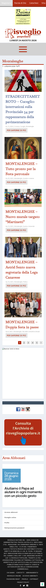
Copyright (34, 579)
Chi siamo (11, 573)
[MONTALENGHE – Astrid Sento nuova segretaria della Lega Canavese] (23, 247)
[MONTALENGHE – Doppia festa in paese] (23, 304)
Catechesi (33, 3)
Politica (25, 282)
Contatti (20, 573)
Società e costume (28, 178)
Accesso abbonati (11, 512)
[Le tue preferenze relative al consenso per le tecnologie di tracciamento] (42, 584)
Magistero (6, 3)
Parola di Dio (20, 3)
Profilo (6, 523)
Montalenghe (30, 126)
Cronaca (16, 126)
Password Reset (13, 579)
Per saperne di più (16, 130)
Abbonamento (32, 573)
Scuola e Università (28, 226)
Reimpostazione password (14, 528)
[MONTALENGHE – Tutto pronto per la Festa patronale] (23, 148)
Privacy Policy (23, 582)
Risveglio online (10, 517)
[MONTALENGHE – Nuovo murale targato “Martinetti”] (23, 198)
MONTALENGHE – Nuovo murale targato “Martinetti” (23, 216)
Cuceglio (22, 126)
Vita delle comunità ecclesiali (31, 331)
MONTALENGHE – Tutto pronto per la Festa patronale (22, 168)
